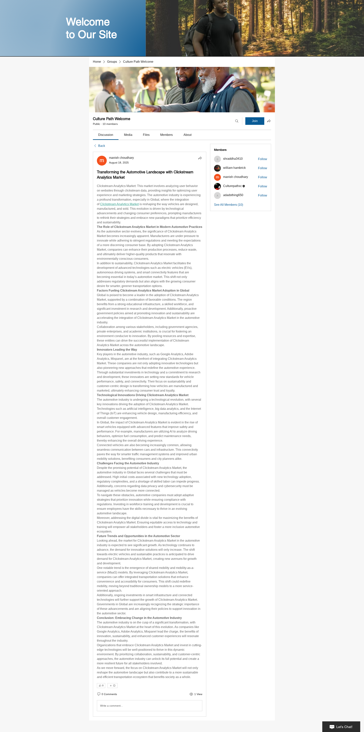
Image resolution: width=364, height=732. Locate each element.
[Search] (237, 121)
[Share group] (269, 121)
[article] (149, 434)
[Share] (200, 158)
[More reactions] (112, 685)
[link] (105, 134)
